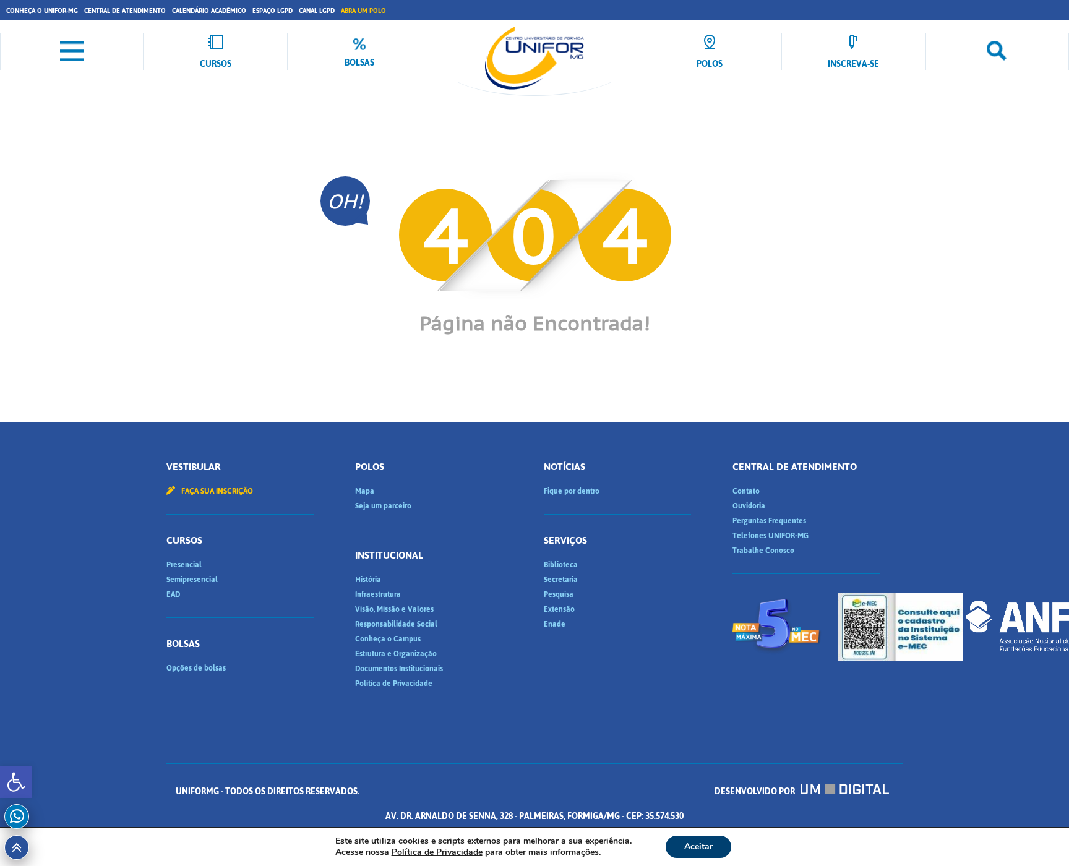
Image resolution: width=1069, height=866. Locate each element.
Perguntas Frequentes (769, 520)
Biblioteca (561, 564)
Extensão (559, 609)
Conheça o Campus (388, 639)
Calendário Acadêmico (209, 10)
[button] (16, 782)
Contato (746, 491)
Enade (554, 624)
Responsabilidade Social (396, 624)
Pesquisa (558, 594)
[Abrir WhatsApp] (1038, 835)
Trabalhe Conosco (763, 550)
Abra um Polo (363, 10)
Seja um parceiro (383, 506)
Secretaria (561, 579)
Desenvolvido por (756, 791)
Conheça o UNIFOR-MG (42, 10)
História (368, 579)
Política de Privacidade (393, 683)
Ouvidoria (748, 506)
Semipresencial (192, 579)
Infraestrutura (378, 594)
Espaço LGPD (272, 10)
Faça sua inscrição (216, 491)
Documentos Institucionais (399, 668)
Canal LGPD (317, 10)
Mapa (364, 491)
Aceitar (698, 846)
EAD (173, 594)
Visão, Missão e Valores (394, 609)
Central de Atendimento (125, 10)
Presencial (184, 564)
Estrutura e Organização (396, 653)
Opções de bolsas (196, 668)
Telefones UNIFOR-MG (770, 535)
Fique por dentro (571, 491)
